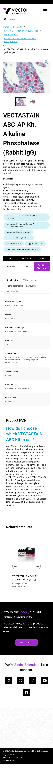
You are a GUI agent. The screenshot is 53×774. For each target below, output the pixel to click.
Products (17, 26)
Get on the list (26, 642)
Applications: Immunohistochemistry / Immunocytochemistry (20, 225)
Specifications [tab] (13, 280)
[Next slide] (38, 566)
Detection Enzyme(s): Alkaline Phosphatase (22, 249)
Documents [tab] (12, 291)
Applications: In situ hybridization (18, 232)
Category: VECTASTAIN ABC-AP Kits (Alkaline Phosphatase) (23, 217)
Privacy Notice (9, 760)
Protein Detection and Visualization (21, 30)
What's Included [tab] (31, 280)
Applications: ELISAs (35, 244)
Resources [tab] (31, 285)
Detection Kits (11, 34)
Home (6, 26)
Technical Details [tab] (15, 285)
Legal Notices (9, 754)
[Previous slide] (15, 566)
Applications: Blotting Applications (19, 238)
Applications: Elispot (14, 244)
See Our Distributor (42, 267)
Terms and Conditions (12, 757)
